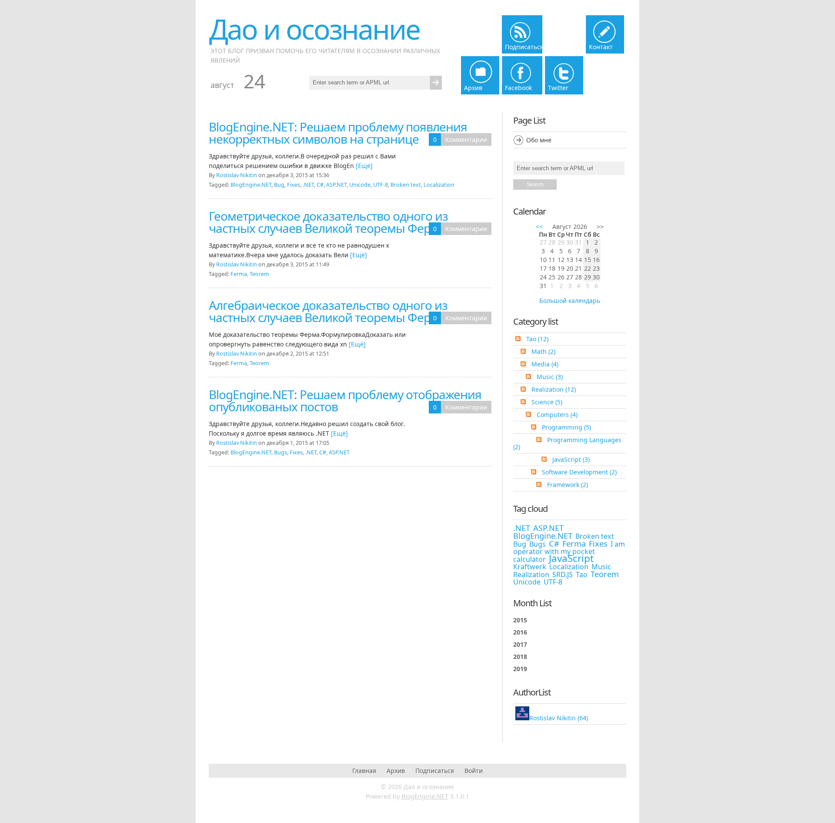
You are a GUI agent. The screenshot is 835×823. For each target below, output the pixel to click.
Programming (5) (566, 427)
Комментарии (466, 139)
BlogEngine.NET (250, 184)
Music (601, 566)
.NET (308, 184)
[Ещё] (364, 165)
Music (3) (550, 377)
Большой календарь (569, 300)
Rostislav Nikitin (236, 175)
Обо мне (538, 140)
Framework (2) (567, 484)
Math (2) (543, 351)
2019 (520, 669)
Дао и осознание (314, 29)
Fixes (293, 184)
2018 (520, 656)
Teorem (259, 274)
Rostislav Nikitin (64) (558, 718)
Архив (396, 770)
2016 (520, 632)
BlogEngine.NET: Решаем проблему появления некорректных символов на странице (338, 132)
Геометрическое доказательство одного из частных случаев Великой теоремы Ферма (328, 222)
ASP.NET (336, 184)
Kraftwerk (529, 566)
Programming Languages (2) (567, 443)
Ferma (238, 274)
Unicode (360, 184)
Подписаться (434, 770)
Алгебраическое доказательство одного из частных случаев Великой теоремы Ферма (328, 311)
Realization (531, 574)
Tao (582, 574)
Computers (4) (557, 414)
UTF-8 (380, 184)
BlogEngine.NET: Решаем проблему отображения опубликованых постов (345, 400)
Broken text (406, 184)
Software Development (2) (579, 472)
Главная (364, 770)
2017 (520, 644)
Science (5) (546, 402)
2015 (520, 620)
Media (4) (544, 364)
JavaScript (571, 558)
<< (539, 226)
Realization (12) (553, 389)
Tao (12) (537, 339)
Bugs (280, 452)
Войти (473, 770)
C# (320, 184)
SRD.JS (562, 574)
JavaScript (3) (571, 459)
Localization (439, 184)
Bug (279, 184)
